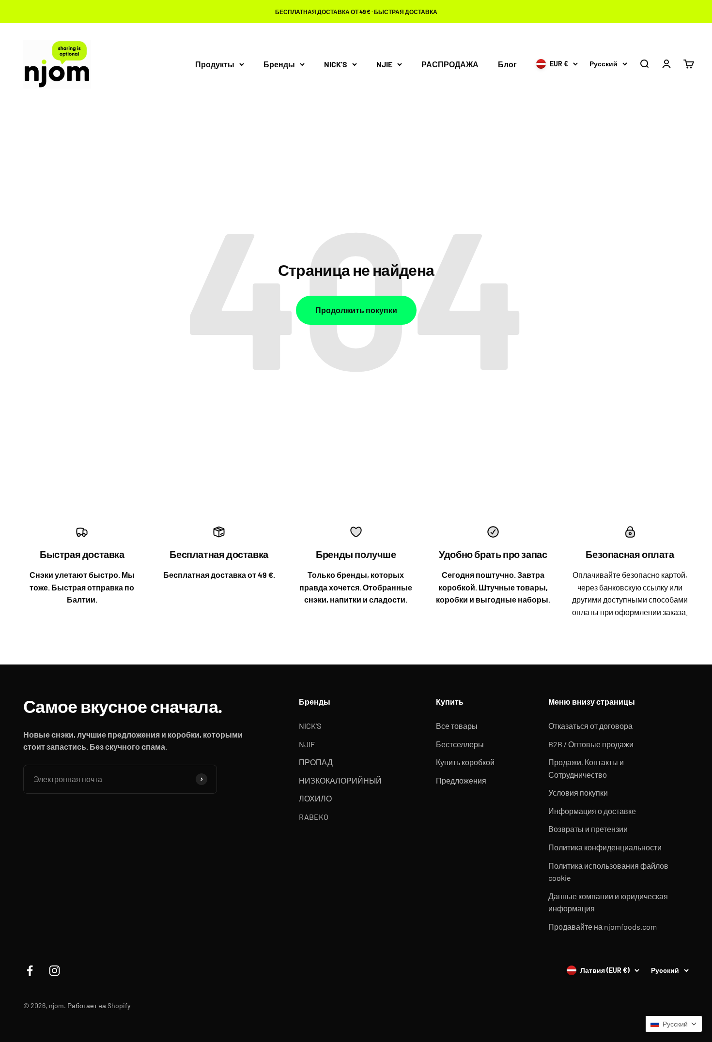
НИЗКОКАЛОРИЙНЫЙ (340, 780)
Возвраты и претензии (588, 828)
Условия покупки (578, 792)
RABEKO (313, 816)
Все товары (457, 725)
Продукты (214, 64)
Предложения (461, 780)
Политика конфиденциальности (605, 847)
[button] (674, 1024)
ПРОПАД (316, 762)
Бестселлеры (460, 744)
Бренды (279, 64)
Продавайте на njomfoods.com (602, 926)
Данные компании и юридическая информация (608, 902)
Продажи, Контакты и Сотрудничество (586, 768)
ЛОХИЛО (315, 798)
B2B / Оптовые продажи (591, 744)
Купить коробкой (465, 762)
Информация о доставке (592, 810)
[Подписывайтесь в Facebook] (29, 970)
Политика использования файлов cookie (608, 872)
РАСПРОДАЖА (450, 64)
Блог (507, 64)
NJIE (384, 64)
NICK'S (335, 64)
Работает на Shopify (98, 1005)
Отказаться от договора (590, 725)
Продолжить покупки (356, 310)
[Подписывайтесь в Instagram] (54, 970)
